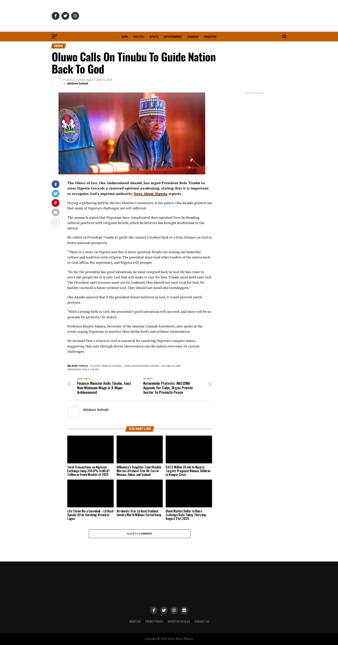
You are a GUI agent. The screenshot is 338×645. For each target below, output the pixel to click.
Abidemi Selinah (77, 83)
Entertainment (173, 36)
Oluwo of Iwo (172, 366)
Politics (138, 36)
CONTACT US (202, 621)
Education (210, 36)
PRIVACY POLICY (154, 621)
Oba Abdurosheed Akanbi (142, 366)
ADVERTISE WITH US (179, 621)
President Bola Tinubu (84, 369)
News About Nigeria (150, 193)
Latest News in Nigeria (107, 366)
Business (193, 36)
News (125, 36)
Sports (153, 36)
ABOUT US (135, 621)
